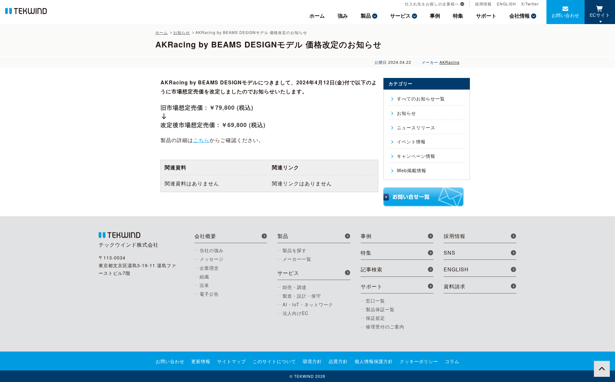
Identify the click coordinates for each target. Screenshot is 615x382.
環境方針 (312, 361)
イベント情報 (411, 141)
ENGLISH (506, 3)
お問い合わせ (565, 15)
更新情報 (200, 361)
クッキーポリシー (419, 361)
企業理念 (209, 268)
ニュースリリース (416, 127)
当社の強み (212, 250)
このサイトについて (274, 361)
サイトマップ (231, 361)
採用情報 (483, 3)
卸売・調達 (295, 287)
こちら (201, 140)
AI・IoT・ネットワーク (308, 304)
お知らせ (406, 113)
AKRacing (449, 62)
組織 (204, 276)
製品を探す (295, 250)
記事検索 (371, 269)
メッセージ (212, 259)
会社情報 (519, 15)
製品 (366, 15)
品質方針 (338, 361)
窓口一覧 (375, 300)
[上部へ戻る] (602, 369)
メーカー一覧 (297, 259)
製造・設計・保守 (302, 296)
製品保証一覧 (380, 309)
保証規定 (375, 318)
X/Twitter (530, 3)
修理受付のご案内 (385, 326)
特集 (458, 15)
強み (343, 15)
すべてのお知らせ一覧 (421, 98)
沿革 (204, 285)
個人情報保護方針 (374, 361)
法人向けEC (295, 313)
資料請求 (454, 286)
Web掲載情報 (411, 170)
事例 (435, 15)
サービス (400, 15)
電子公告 (209, 294)
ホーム (317, 15)
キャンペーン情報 (416, 156)
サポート (486, 15)
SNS (449, 252)
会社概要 (205, 236)
